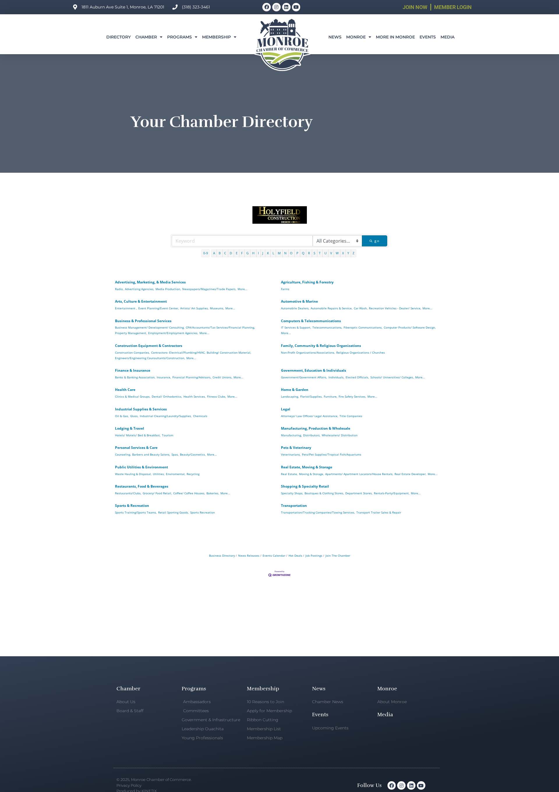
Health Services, (194, 396)
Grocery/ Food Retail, (157, 493)
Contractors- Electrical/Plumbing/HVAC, (178, 352)
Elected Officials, (357, 377)
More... (242, 289)
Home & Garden (294, 389)
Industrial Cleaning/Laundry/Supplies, (166, 416)
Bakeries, (212, 493)
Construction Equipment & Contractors (148, 345)
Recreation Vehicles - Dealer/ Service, (395, 308)
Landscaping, (290, 396)
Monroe (356, 37)
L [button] (273, 253)
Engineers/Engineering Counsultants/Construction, (150, 358)
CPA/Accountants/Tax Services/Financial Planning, (220, 327)
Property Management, (131, 333)
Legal (285, 409)
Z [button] (353, 253)
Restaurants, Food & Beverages (141, 486)
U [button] (325, 253)
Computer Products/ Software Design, (410, 327)
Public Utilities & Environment (141, 467)
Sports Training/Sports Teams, (136, 512)
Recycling (193, 474)
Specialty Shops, (292, 493)
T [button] (320, 253)
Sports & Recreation (132, 505)
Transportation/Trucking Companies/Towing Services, (318, 512)
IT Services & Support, (296, 327)
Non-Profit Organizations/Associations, (308, 352)
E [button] (237, 253)
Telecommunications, (327, 327)
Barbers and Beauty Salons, (151, 454)
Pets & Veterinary (296, 447)
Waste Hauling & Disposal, (133, 474)
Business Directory (222, 555)
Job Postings (313, 555)
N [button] (285, 253)
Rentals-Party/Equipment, (391, 493)
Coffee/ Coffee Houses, (189, 493)
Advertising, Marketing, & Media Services (150, 282)
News (335, 37)
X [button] (343, 253)
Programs (179, 37)
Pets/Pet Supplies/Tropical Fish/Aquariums (331, 454)
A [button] (214, 253)
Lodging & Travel (129, 428)
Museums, (217, 308)
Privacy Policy (128, 785)
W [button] (337, 253)
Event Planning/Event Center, (158, 308)
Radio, (119, 289)
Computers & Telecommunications (311, 320)
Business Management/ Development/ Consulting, (149, 327)
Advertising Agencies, (139, 289)
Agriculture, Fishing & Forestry (307, 282)
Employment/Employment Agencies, (173, 333)
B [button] (220, 253)
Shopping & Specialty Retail (305, 486)
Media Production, (168, 289)
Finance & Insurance (132, 370)
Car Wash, (360, 308)
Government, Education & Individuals (313, 370)
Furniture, (330, 396)
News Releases (248, 555)
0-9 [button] (205, 253)
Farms (285, 289)
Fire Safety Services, (352, 396)
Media (447, 37)
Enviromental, (175, 474)
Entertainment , (126, 308)
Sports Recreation (202, 512)
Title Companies (350, 416)
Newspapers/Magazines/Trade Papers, (209, 289)
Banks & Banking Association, (135, 377)
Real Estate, (289, 474)
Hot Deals (295, 555)
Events (428, 37)
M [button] (279, 253)
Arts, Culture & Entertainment (141, 301)
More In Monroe (395, 37)
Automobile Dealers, (295, 308)
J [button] (262, 253)
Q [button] (303, 253)
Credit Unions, (222, 377)
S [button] (314, 253)
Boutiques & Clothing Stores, (324, 493)
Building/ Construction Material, (229, 352)
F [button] (242, 253)
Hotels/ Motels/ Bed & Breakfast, (137, 435)
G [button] (247, 253)
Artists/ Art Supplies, (194, 308)
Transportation (294, 505)
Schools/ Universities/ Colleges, (392, 377)
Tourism (167, 435)
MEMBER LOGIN (453, 7)
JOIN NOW (415, 7)
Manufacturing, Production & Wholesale (315, 428)
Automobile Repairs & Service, (331, 308)
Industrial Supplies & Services (141, 409)
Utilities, (158, 474)
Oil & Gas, (122, 416)
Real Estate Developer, (410, 474)
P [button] (297, 253)
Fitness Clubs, (216, 396)
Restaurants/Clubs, (128, 493)
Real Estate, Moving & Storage (306, 467)
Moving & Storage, (311, 474)
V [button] (331, 253)
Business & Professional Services (143, 320)
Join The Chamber (338, 555)
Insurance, (164, 377)
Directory (118, 37)
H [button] (253, 253)
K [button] (268, 253)
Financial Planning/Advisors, (191, 377)
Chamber (146, 37)
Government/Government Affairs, (304, 377)
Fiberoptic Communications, (363, 327)
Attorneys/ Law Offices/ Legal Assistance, (309, 416)
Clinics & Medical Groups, (132, 396)
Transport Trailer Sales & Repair (378, 512)
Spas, (174, 454)
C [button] (225, 253)
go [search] (377, 240)
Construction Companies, (132, 352)
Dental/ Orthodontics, (167, 396)
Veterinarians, (290, 454)
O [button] (291, 253)
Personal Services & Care (136, 447)
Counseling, (123, 454)
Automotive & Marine (299, 301)
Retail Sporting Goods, (173, 512)
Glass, (134, 416)
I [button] (258, 253)
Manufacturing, (291, 435)
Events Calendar (274, 555)
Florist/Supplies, (311, 396)
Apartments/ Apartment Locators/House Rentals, (359, 474)
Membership (216, 37)
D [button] (231, 253)
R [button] (309, 253)
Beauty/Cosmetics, (193, 454)
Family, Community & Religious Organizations (321, 345)
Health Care (125, 389)
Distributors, (311, 435)
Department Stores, (358, 493)
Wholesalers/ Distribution (340, 435)
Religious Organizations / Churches (360, 352)
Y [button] (348, 253)
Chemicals (200, 416)
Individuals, (336, 377)
